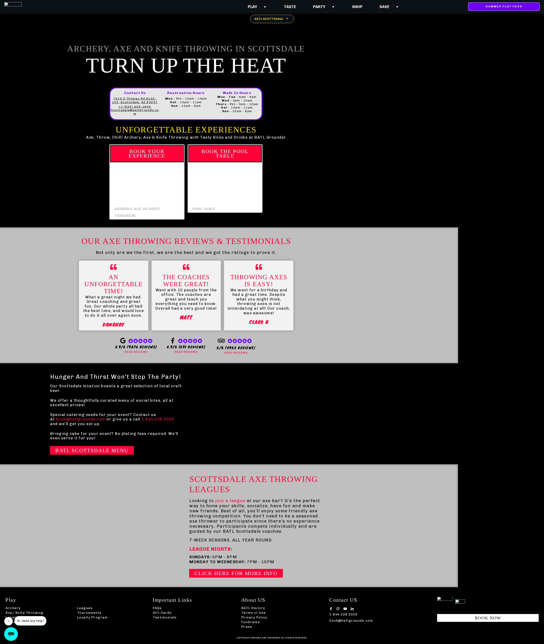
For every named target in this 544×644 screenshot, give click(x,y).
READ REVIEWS (136, 351)
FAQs (157, 608)
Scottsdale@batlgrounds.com (135, 111)
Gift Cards (162, 613)
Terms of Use (253, 613)
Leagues (85, 608)
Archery (13, 608)
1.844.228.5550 (158, 419)
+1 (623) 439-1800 (135, 106)
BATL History (253, 608)
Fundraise (250, 622)
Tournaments (89, 613)
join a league (230, 500)
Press (246, 627)
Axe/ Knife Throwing (25, 613)
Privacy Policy (254, 617)
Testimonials (165, 617)
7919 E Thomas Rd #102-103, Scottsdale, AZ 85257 (135, 100)
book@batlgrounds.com (80, 419)
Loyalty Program (92, 617)
